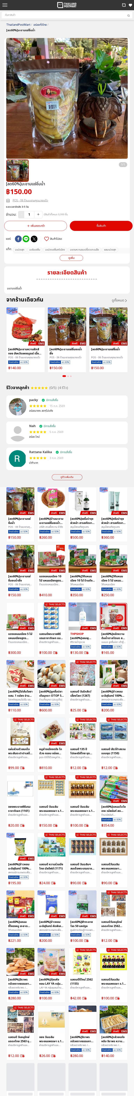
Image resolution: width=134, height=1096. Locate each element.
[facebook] (18, 238)
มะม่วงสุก (19, 250)
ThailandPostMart (19, 25)
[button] (124, 5)
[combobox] (67, 15)
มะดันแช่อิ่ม (34, 250)
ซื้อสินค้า (101, 226)
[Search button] (129, 16)
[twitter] (34, 239)
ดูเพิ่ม (71, 258)
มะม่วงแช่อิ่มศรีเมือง (55, 250)
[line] (26, 238)
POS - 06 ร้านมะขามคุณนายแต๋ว (30, 200)
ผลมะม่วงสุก (110, 250)
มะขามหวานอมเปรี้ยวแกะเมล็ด (84, 250)
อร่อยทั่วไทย (41, 25)
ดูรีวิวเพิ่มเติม (67, 477)
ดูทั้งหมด (118, 300)
